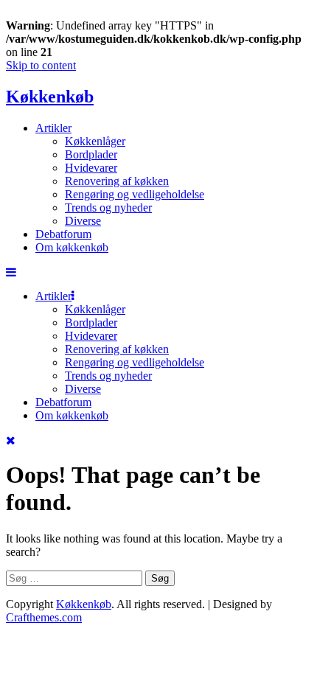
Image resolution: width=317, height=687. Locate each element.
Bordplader (91, 154)
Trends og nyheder (108, 207)
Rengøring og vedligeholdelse (134, 194)
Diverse (83, 221)
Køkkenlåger (95, 141)
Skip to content (41, 65)
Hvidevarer (91, 167)
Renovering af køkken (117, 181)
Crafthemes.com (44, 617)
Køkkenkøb (50, 96)
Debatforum (63, 234)
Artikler (53, 128)
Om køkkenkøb (71, 247)
